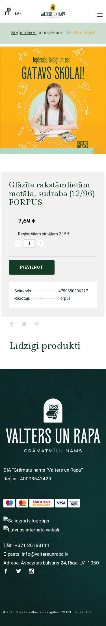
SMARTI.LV (69, 612)
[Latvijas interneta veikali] (31, 529)
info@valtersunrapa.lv (45, 554)
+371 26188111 (32, 545)
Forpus (65, 298)
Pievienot (31, 267)
